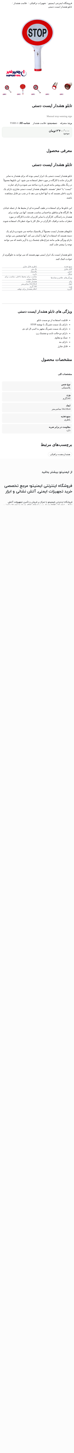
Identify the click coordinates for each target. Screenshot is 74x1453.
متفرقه (63, 123)
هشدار (63, 255)
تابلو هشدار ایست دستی (60, 7)
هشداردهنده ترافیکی (60, 454)
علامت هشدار (20, 3)
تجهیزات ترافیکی (38, 3)
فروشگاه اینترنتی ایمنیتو (60, 3)
